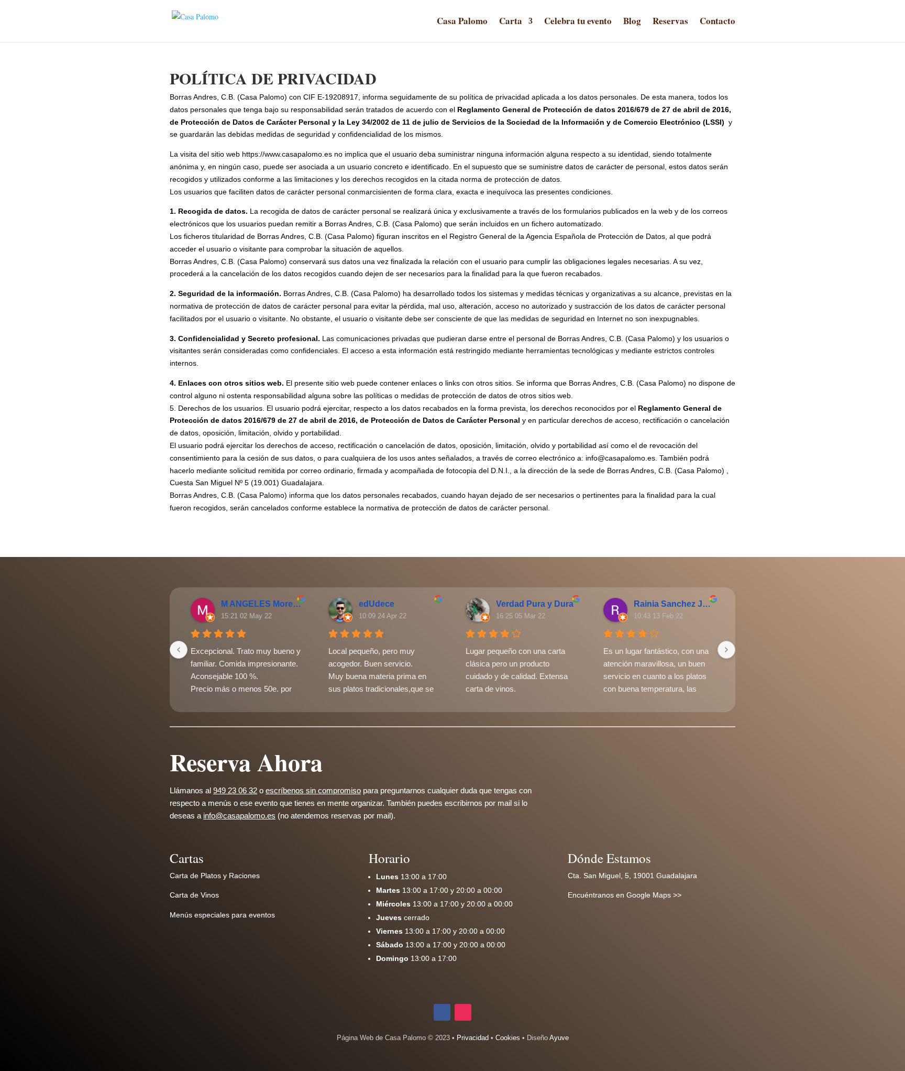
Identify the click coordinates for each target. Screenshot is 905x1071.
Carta (510, 22)
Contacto (717, 22)
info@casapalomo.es (239, 815)
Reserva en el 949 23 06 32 (646, 766)
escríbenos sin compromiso (313, 790)
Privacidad (473, 1038)
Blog (632, 22)
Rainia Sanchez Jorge (674, 603)
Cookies (507, 1038)
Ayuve (559, 1038)
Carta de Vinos (194, 895)
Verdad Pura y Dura (534, 603)
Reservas (670, 22)
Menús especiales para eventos (222, 915)
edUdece (376, 603)
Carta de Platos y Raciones (215, 875)
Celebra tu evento (578, 22)
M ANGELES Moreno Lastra (261, 603)
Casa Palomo (462, 22)
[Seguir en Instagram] (463, 1012)
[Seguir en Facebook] (442, 1012)
